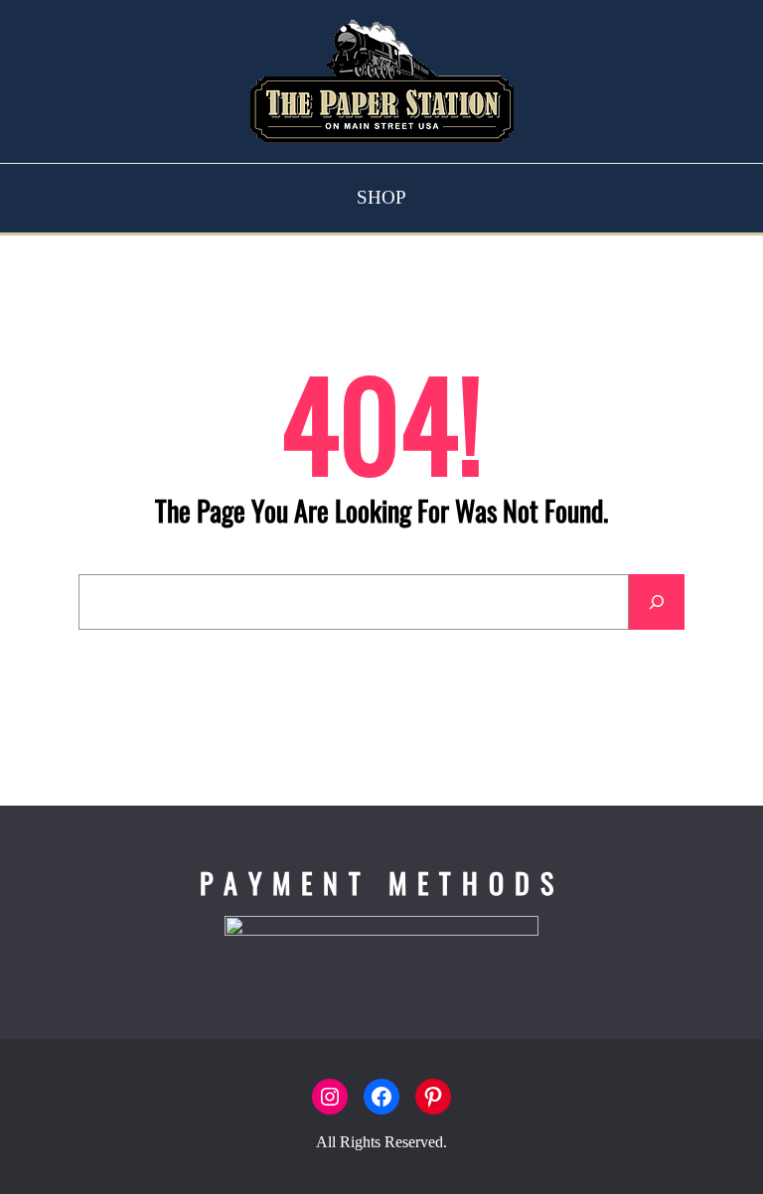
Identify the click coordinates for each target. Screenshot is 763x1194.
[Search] (657, 602)
